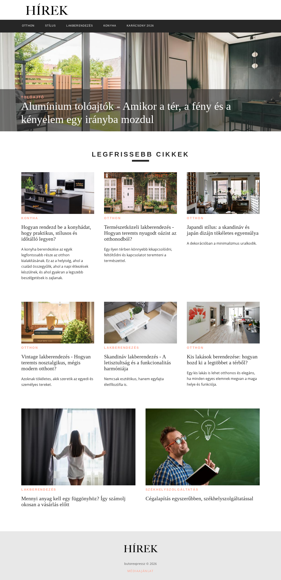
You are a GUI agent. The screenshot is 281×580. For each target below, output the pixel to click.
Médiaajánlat (140, 571)
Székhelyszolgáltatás (172, 489)
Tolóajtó (32, 97)
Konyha (29, 218)
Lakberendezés (121, 347)
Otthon (112, 218)
